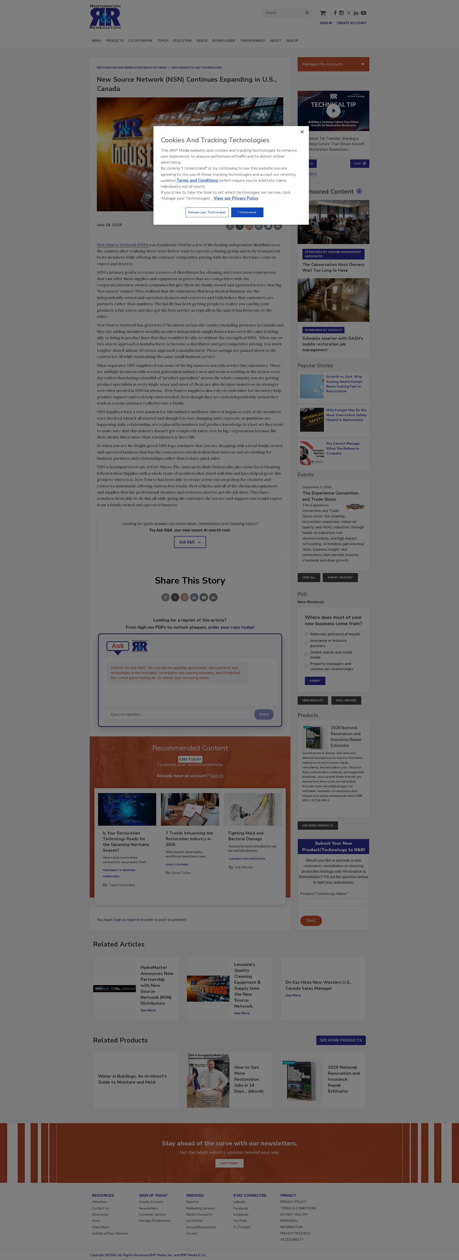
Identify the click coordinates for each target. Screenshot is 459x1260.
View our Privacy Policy (236, 198)
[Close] (302, 132)
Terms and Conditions (197, 180)
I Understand (247, 212)
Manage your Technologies (207, 212)
